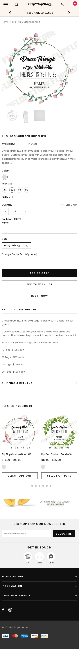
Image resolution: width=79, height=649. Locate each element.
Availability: (8, 143)
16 (4, 189)
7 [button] (50, 486)
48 (19, 189)
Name (5, 222)
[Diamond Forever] (39, 503)
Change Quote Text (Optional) (19, 254)
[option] (39, 12)
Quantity (7, 204)
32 (12, 189)
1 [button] (28, 486)
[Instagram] (10, 610)
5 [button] (43, 486)
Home (5, 21)
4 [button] (39, 486)
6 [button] (47, 486)
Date (5, 238)
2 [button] (32, 486)
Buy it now (39, 296)
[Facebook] (3, 610)
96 (26, 189)
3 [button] (36, 486)
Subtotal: (7, 219)
